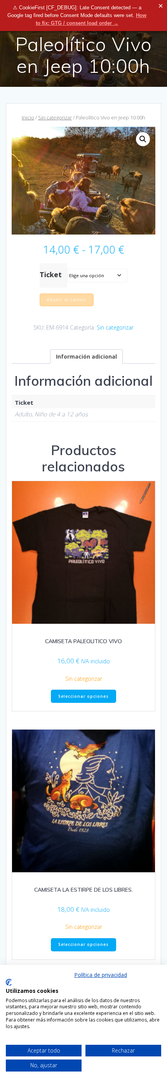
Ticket (51, 274)
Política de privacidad (100, 974)
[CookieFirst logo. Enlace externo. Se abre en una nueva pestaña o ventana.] (9, 982)
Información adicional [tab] (86, 356)
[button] (143, 139)
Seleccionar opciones (83, 696)
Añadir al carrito (66, 299)
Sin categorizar (55, 117)
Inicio (28, 117)
